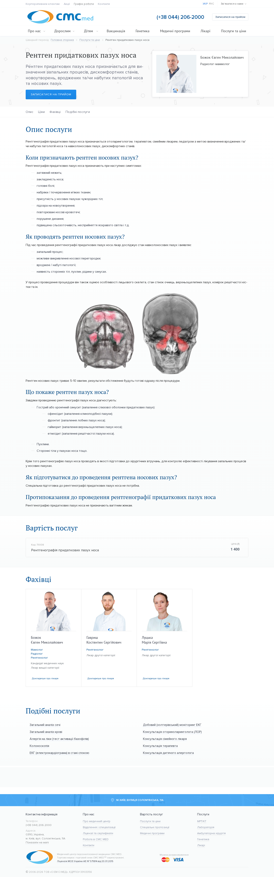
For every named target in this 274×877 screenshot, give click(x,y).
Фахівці (55, 112)
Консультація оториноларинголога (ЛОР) (172, 732)
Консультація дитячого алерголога (168, 753)
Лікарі (205, 31)
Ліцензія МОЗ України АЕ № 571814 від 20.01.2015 (85, 861)
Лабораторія (205, 827)
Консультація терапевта (160, 746)
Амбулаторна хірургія (211, 833)
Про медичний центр (96, 821)
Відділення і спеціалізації (99, 827)
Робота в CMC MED (96, 839)
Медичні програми (175, 31)
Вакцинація (116, 31)
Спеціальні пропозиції (154, 827)
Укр (205, 3)
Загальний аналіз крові (46, 732)
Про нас (34, 31)
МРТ (199, 821)
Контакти (104, 4)
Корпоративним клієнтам (43, 4)
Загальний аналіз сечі (45, 725)
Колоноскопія (39, 746)
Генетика (142, 31)
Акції (67, 4)
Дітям (88, 31)
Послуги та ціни (233, 31)
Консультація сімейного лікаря (165, 739)
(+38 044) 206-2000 (180, 17)
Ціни (41, 112)
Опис (29, 112)
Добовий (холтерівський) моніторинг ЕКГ (172, 725)
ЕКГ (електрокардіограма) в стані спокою (59, 753)
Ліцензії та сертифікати (98, 833)
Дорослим (62, 31)
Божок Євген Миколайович (222, 57)
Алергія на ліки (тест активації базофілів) (59, 739)
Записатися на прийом (230, 17)
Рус (211, 3)
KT (204, 821)
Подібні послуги (78, 112)
